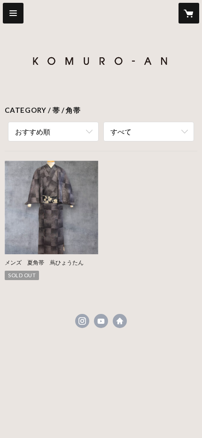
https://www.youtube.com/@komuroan (101, 321)
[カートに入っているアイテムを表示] (189, 13)
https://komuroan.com (120, 321)
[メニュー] (13, 13)
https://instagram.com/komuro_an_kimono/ (82, 321)
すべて (121, 131)
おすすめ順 (32, 131)
